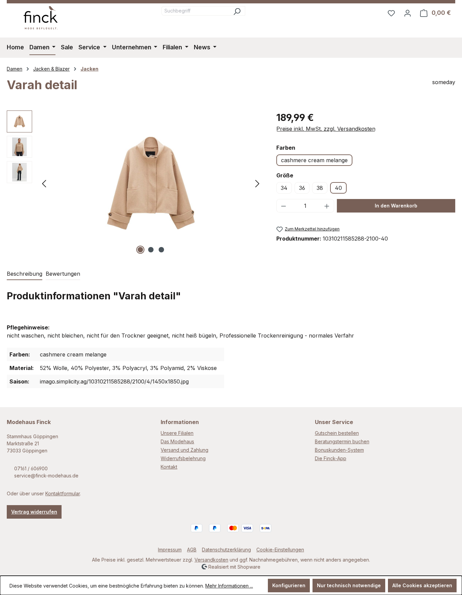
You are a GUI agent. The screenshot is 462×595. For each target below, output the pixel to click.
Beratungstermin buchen (342, 441)
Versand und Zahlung (184, 450)
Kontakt (169, 467)
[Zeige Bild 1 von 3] (140, 249)
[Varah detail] (151, 183)
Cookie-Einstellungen (280, 549)
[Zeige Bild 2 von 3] (151, 249)
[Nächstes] (257, 183)
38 (320, 187)
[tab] (24, 274)
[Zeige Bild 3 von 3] (161, 249)
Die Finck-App (330, 458)
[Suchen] (237, 11)
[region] (135, 183)
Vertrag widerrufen (34, 512)
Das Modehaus (177, 441)
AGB (192, 549)
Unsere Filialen (177, 433)
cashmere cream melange (314, 160)
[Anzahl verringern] (283, 206)
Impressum (170, 549)
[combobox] (195, 11)
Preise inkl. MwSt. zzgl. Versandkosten (325, 128)
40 (338, 187)
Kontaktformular (62, 493)
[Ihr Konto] (407, 13)
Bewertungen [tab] (63, 273)
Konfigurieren (288, 585)
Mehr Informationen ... (229, 586)
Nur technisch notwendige (349, 585)
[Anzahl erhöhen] (327, 206)
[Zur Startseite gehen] (40, 17)
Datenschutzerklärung (226, 549)
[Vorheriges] (44, 183)
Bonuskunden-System (339, 450)
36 (302, 187)
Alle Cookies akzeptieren (422, 585)
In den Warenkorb (396, 205)
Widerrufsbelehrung (183, 458)
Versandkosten (211, 560)
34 (284, 187)
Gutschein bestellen (337, 433)
